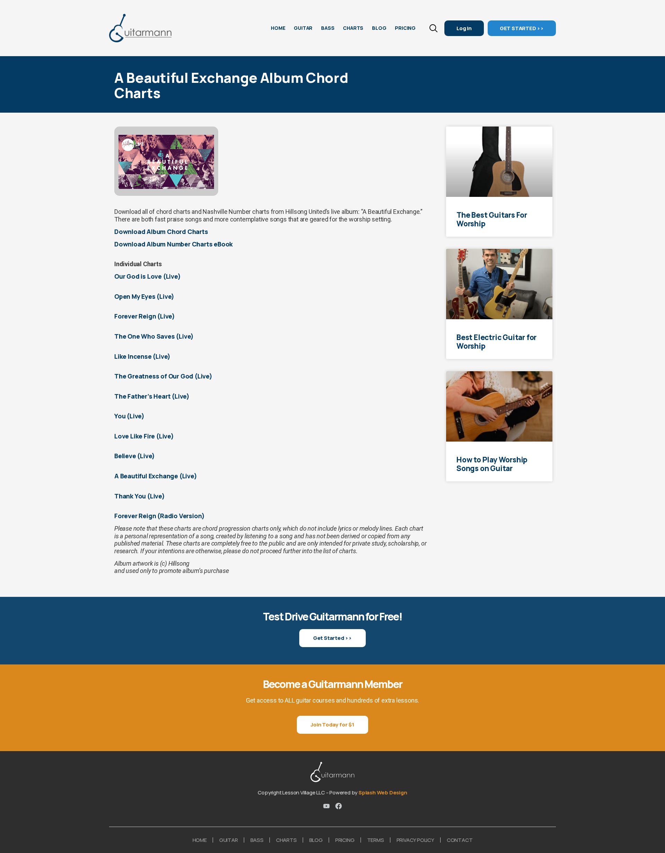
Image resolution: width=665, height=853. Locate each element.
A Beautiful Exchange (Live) (155, 476)
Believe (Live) (134, 456)
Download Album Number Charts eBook (173, 244)
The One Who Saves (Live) (154, 336)
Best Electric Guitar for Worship (496, 341)
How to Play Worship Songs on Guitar (491, 464)
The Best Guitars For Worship (491, 219)
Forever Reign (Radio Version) (160, 516)
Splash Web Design (382, 792)
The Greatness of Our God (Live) (163, 376)
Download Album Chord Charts (161, 231)
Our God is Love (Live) (147, 276)
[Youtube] (326, 806)
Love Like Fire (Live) (144, 436)
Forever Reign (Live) (144, 316)
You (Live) (129, 416)
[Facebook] (338, 806)
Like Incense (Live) (142, 356)
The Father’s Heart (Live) (151, 396)
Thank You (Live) (139, 496)
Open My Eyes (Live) (144, 296)
